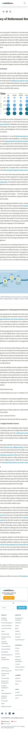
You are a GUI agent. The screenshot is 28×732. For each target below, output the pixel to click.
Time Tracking (5, 678)
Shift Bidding (4, 652)
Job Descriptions (20, 667)
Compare (17, 656)
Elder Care (18, 634)
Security (17, 664)
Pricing (17, 648)
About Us (17, 678)
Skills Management (6, 670)
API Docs (17, 654)
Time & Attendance (6, 625)
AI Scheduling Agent (6, 623)
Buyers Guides (19, 670)
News (16, 684)
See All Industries (20, 639)
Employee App (5, 634)
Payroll (3, 631)
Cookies (17, 692)
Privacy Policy (19, 695)
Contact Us (18, 681)
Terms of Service (8, 727)
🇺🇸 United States (5, 721)
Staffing (17, 631)
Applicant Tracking (6, 706)
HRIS (2, 690)
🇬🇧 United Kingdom (5, 723)
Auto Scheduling (5, 649)
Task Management (6, 693)
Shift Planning (5, 668)
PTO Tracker (4, 701)
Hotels (17, 625)
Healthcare (18, 623)
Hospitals (17, 637)
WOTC (3, 703)
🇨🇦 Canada (14, 721)
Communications (6, 646)
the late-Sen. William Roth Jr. (13, 447)
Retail (16, 628)
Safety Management (6, 655)
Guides (17, 651)
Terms (17, 698)
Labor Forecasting (6, 628)
